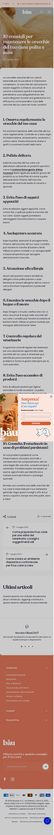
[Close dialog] (50, 396)
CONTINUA (35, 423)
